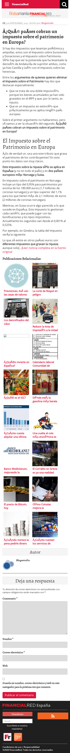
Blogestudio (47, 23)
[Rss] (53, 716)
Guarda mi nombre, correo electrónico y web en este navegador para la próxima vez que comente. (31, 685)
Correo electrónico (14, 652)
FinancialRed (20, 4)
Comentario (10, 598)
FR (4, 23)
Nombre (8, 639)
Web (5, 666)
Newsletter (17, 714)
